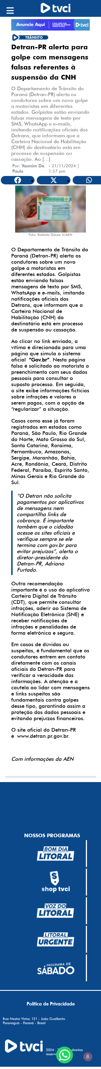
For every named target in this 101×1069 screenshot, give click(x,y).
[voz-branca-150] (55, 910)
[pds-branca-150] (55, 968)
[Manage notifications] (87, 1056)
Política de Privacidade (51, 1004)
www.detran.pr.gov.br (42, 736)
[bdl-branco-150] (55, 853)
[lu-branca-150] (55, 939)
